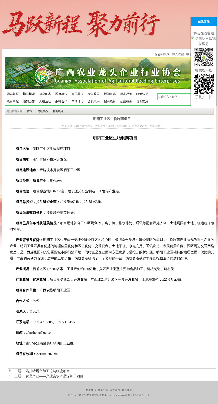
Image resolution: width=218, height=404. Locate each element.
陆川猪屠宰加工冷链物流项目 (48, 371)
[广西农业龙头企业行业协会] (109, 73)
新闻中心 (103, 390)
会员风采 (94, 101)
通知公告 (29, 101)
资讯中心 (42, 111)
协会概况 (29, 94)
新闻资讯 (110, 94)
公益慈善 (126, 101)
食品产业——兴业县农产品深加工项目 (54, 376)
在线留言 (115, 390)
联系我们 (127, 390)
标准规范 (126, 94)
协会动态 (45, 94)
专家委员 (94, 94)
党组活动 (45, 101)
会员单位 (77, 94)
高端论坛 (77, 101)
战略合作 (61, 101)
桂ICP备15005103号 (139, 395)
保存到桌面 (162, 54)
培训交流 (142, 101)
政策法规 (142, 94)
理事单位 (61, 94)
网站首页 (13, 94)
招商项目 (110, 101)
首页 (29, 111)
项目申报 (13, 101)
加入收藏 (178, 54)
